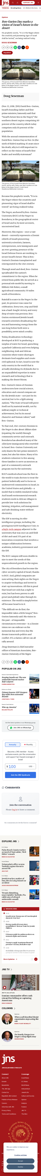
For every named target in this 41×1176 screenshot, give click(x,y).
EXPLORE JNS (9, 841)
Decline (20, 1167)
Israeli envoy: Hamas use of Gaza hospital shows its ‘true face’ (21, 917)
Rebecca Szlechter (8, 857)
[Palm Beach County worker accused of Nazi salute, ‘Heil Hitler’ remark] (34, 851)
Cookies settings (20, 1155)
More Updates (9, 959)
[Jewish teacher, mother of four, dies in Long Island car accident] (34, 880)
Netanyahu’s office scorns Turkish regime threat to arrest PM (13, 866)
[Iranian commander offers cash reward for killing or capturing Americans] (20, 982)
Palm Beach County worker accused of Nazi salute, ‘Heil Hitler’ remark (14, 852)
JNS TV (6, 969)
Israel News (5, 861)
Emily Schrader (7, 1003)
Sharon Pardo (19, 1039)
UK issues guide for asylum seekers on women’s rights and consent (20, 935)
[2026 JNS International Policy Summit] (20, 1133)
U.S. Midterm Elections (30, 8)
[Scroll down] (36, 959)
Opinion (5, 17)
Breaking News (11, 909)
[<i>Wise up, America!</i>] (34, 709)
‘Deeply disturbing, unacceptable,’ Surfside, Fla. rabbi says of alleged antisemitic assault (14, 896)
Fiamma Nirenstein (8, 684)
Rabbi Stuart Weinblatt (22, 1024)
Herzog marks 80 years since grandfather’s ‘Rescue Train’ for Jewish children (20, 926)
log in (14, 810)
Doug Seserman (9, 42)
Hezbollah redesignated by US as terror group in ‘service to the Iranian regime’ (20, 952)
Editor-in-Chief (6, 689)
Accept (20, 1161)
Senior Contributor (7, 704)
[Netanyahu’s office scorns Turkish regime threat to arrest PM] (34, 866)
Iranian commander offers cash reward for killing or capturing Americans (17, 998)
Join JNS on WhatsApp (22, 728)
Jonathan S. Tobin (8, 699)
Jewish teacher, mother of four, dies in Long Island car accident (14, 880)
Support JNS (28, 3)
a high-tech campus (11, 529)
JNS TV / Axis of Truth (8, 993)
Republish (7, 53)
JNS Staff (5, 871)
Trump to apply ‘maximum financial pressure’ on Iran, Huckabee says (19, 943)
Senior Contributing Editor (10, 675)
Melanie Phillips (7, 710)
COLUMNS (7, 1008)
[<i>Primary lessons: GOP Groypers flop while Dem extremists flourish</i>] (34, 694)
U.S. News (5, 847)
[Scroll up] (32, 959)
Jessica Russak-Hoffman (10, 885)
